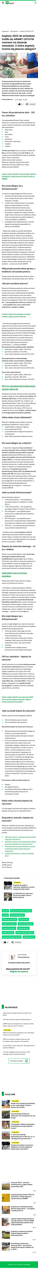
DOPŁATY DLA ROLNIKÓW (17, 915)
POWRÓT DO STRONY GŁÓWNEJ (19, 1264)
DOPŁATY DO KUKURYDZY (25, 924)
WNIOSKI (5, 915)
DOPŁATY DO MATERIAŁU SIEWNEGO (21, 911)
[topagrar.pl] (9, 2)
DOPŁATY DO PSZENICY (9, 924)
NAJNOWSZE (11, 1007)
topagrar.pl (5, 31)
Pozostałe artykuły (16, 1061)
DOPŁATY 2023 (23, 919)
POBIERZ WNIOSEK (8, 933)
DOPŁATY (5, 911)
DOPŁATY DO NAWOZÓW (9, 919)
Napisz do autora (19, 971)
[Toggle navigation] (2, 3)
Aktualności (14, 31)
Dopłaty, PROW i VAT (27, 31)
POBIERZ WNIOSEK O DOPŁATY (24, 933)
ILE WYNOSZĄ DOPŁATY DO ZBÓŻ (11, 937)
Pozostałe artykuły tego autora (19, 962)
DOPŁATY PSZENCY (29, 937)
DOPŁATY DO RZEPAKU (9, 928)
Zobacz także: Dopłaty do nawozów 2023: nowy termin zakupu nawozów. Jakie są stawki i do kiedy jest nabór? (17, 699)
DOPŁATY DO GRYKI (23, 928)
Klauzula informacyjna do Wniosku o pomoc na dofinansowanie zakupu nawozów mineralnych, (20, 848)
